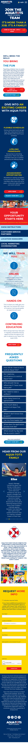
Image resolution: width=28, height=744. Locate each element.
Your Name (5, 613)
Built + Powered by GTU (14, 737)
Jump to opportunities (12, 89)
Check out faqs (10, 95)
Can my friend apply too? (13, 420)
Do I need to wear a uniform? (11, 393)
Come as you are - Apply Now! (12, 30)
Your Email (5, 628)
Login (22, 2)
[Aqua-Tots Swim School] (6, 2)
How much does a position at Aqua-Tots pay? (12, 407)
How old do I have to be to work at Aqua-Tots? (14, 369)
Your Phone (4, 635)
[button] (4, 491)
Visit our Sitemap (7, 734)
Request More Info (12, 195)
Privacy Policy (11, 736)
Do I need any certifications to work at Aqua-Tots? (13, 376)
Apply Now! (12, 191)
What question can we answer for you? (11, 641)
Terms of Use (18, 736)
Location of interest (7, 620)
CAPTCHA (4, 658)
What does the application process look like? (14, 425)
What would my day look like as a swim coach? (13, 432)
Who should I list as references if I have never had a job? (13, 385)
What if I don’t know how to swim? (13, 415)
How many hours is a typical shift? (12, 399)
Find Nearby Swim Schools (19, 734)
